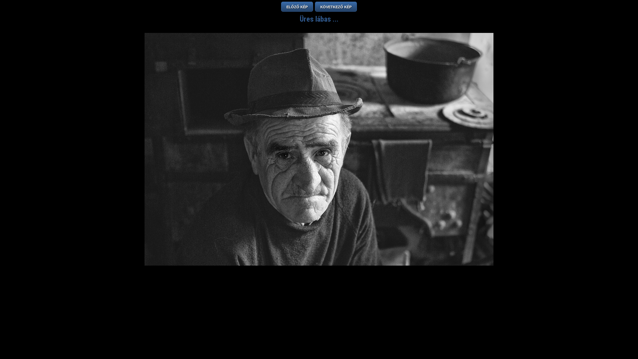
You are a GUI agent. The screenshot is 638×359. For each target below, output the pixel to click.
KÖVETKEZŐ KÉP (336, 7)
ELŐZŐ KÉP (297, 7)
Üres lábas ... (319, 19)
